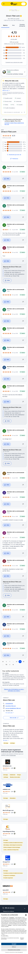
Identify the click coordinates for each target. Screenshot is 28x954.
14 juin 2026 (15, 229)
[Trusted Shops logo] (14, 4)
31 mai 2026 (15, 171)
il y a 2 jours (15, 537)
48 (20, 661)
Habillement (12, 774)
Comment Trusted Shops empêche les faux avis (14, 123)
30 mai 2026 (15, 294)
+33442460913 (9, 703)
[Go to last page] (13, 664)
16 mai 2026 (15, 391)
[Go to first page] (2, 661)
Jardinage (12, 743)
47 (16, 661)
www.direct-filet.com (10, 706)
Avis (13, 25)
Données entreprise (22, 25)
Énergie (19, 774)
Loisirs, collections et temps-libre (11, 849)
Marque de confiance (8, 911)
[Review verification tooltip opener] (21, 16)
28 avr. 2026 (15, 516)
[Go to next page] (9, 664)
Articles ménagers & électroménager (12, 847)
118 (6, 664)
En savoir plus (9, 712)
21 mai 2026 (6, 409)
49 (23, 661)
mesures (7, 674)
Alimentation (12, 798)
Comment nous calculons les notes (14, 62)
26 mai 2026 (15, 252)
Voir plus (5, 740)
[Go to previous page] (6, 661)
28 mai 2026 (15, 629)
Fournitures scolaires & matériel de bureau (13, 842)
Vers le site (13, 717)
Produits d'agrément (8, 877)
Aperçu (5, 25)
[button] (3, 3)
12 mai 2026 (6, 583)
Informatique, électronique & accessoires (13, 845)
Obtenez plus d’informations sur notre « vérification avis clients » (14, 690)
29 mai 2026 (15, 333)
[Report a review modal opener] (23, 178)
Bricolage (6, 743)
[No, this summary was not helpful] (24, 112)
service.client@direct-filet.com (13, 708)
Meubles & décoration (15, 777)
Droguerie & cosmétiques (9, 875)
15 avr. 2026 (15, 565)
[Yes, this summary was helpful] (22, 112)
